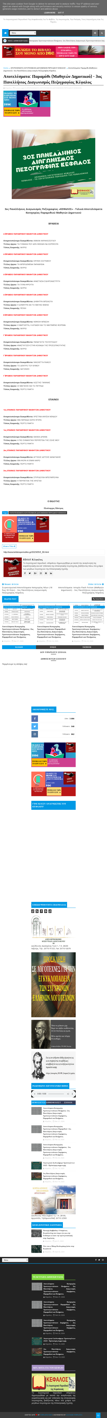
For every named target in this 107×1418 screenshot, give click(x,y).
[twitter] (99, 1260)
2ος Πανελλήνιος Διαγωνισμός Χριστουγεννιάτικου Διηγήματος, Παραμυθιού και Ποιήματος (55, 1176)
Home (5, 68)
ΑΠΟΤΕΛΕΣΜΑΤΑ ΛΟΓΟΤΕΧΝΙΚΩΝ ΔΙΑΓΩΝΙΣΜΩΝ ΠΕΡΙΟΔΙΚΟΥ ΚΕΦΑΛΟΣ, (54, 88)
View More (99, 599)
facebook (87, 647)
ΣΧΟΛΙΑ (68, 1102)
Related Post (10, 599)
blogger (19, 647)
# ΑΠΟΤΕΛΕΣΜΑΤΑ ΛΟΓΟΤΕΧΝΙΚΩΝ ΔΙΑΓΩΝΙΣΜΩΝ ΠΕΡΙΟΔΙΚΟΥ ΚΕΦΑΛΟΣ (38, 513)
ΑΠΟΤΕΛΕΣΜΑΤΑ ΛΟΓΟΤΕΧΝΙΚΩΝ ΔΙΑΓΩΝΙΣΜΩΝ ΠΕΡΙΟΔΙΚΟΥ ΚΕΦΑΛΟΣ (38, 68)
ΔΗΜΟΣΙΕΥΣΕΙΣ (39, 1103)
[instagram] (102, 1260)
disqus (53, 647)
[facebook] (96, 1260)
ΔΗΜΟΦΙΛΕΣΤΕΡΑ (53, 1103)
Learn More (49, 13)
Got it (61, 13)
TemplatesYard (46, 1415)
